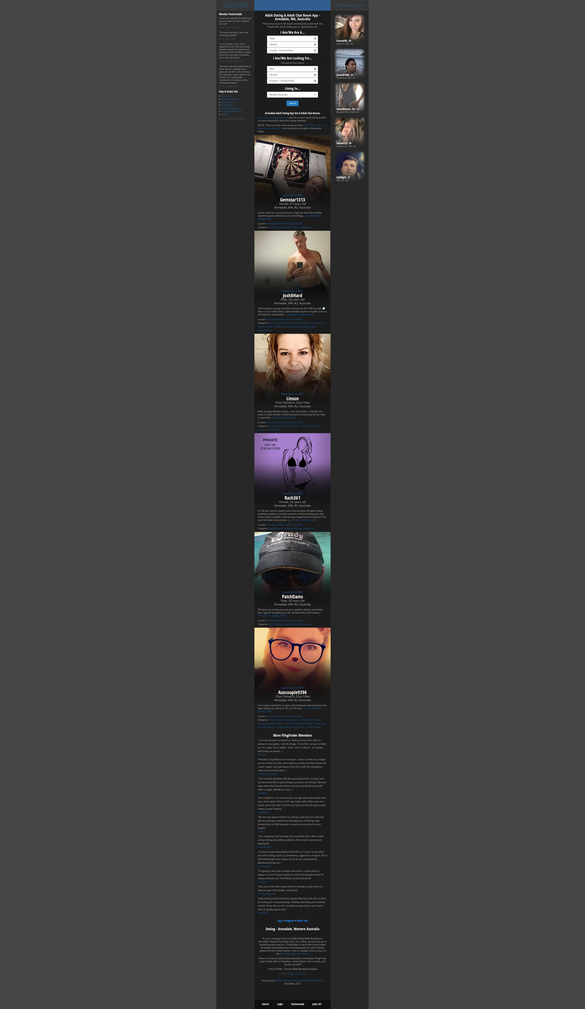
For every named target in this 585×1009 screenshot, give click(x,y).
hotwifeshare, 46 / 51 (348, 109)
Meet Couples (275, 426)
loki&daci (264, 812)
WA (313, 980)
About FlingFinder (229, 99)
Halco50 (263, 913)
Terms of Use (227, 102)
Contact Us (226, 96)
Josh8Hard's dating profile (300, 314)
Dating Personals (276, 529)
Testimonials (297, 1004)
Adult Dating (274, 323)
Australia (298, 224)
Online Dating (275, 227)
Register (290, 921)
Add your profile (357, 5)
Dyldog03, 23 (343, 177)
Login (280, 1004)
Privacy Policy (227, 105)
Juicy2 (262, 831)
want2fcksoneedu (268, 774)
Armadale (271, 224)
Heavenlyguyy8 (267, 894)
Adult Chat (302, 921)
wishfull (263, 793)
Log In (280, 921)
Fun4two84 (265, 866)
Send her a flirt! (292, 195)
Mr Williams (265, 847)
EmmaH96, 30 (344, 41)
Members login (341, 5)
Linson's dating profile (284, 417)
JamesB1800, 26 (345, 75)
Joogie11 (263, 882)
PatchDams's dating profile (272, 616)
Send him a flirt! (292, 291)
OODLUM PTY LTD (297, 974)
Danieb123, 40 (344, 143)
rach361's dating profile (303, 520)
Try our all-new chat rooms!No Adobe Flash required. (235, 5)
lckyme (262, 755)
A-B (319, 980)
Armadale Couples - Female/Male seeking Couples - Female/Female (289, 727)
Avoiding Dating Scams (231, 111)
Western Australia (285, 224)
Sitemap (224, 114)
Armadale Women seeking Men (297, 227)
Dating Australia (300, 980)
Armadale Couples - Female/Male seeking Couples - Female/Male (296, 724)
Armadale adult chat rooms (294, 954)
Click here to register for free (273, 117)
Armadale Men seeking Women (296, 323)
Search (265, 1004)
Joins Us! (317, 1004)
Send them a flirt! (292, 394)
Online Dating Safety (230, 108)
